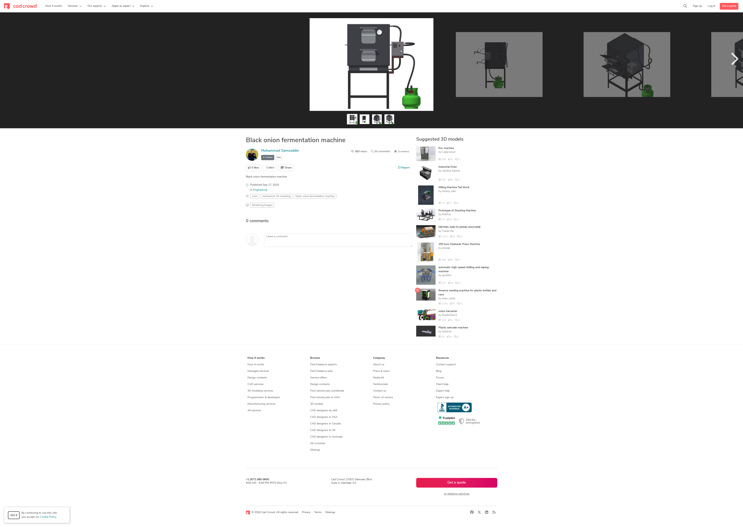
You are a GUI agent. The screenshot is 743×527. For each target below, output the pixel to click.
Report (405, 167)
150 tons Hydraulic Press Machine (459, 244)
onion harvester (447, 311)
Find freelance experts (323, 364)
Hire (278, 157)
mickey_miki (449, 191)
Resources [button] (442, 358)
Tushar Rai (448, 231)
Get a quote (729, 6)
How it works (255, 364)
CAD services (255, 384)
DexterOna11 (449, 315)
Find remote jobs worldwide (327, 390)
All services (254, 410)
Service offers (318, 377)
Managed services (258, 371)
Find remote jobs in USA (325, 397)
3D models (316, 404)
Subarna (446, 331)
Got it (13, 515)
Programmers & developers (263, 397)
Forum (440, 377)
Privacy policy (381, 404)
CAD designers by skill (323, 410)
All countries (317, 443)
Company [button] (379, 358)
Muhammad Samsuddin (280, 151)
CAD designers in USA (323, 417)
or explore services (457, 494)
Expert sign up (445, 397)
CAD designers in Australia (326, 436)
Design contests (257, 377)
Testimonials (380, 384)
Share (288, 167)
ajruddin (446, 275)
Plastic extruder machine (453, 327)
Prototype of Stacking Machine (457, 210)
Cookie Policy (48, 517)
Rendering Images (262, 205)
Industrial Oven (447, 167)
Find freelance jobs (321, 371)
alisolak (446, 248)
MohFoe (446, 214)
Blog (438, 371)
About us (378, 364)
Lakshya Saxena (451, 171)
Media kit (378, 377)
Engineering (260, 190)
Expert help (443, 390)
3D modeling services (260, 390)
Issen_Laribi (448, 298)
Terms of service (383, 397)
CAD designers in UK (323, 430)
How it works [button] (256, 358)
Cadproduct (448, 152)
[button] (75, 6)
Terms (318, 512)
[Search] (685, 6)
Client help (442, 384)
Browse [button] (315, 358)
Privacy (306, 512)
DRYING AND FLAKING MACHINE (459, 227)
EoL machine (446, 148)
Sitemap (315, 450)
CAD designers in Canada (325, 423)
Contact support (446, 364)
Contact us (379, 390)
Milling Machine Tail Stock (453, 187)
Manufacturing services (261, 404)
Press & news (381, 371)
